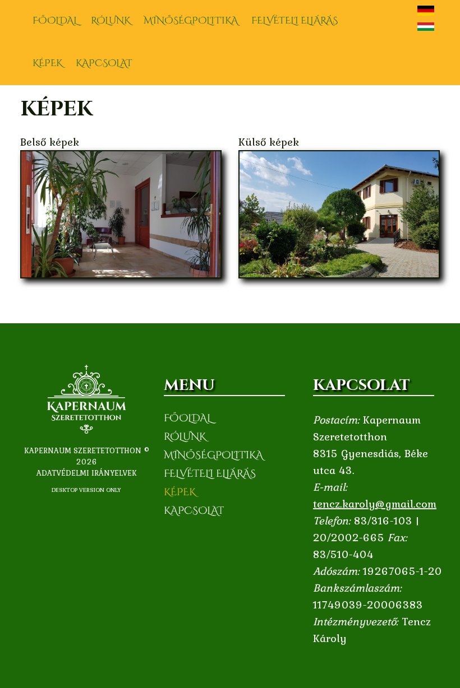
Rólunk (110, 20)
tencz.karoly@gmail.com (374, 503)
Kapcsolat (104, 63)
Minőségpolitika (191, 20)
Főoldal (55, 20)
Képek (47, 63)
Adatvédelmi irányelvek (86, 472)
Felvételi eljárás (294, 20)
